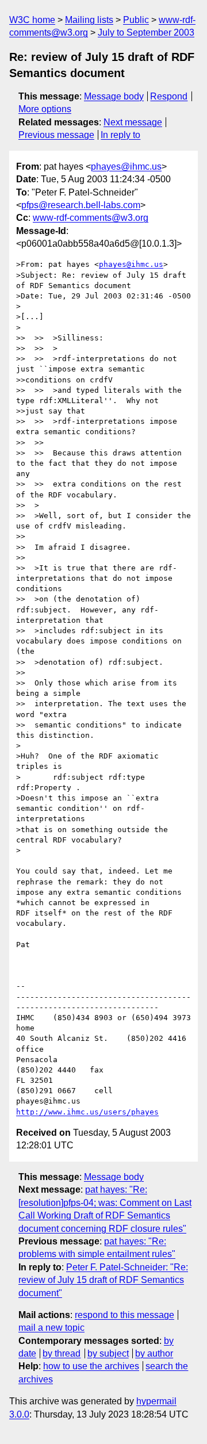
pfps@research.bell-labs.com (80, 205)
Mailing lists (89, 20)
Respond (168, 96)
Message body (114, 96)
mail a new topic (51, 1327)
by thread (61, 1353)
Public (136, 20)
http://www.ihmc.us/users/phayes (87, 1112)
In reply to (120, 135)
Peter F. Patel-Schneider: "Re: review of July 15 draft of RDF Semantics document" (103, 1280)
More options (44, 109)
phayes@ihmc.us (126, 166)
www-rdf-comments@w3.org (90, 218)
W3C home (32, 20)
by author (154, 1353)
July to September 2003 (146, 32)
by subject (108, 1353)
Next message (132, 122)
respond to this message (124, 1315)
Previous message (56, 135)
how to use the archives (91, 1366)
